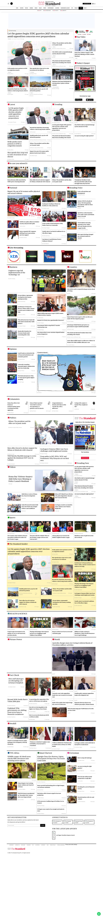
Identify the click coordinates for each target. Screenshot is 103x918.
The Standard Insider (18, 544)
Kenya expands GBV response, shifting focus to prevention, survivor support (28, 233)
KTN (39, 10)
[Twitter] (69, 822)
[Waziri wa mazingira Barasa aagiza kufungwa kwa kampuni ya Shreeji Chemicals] (18, 733)
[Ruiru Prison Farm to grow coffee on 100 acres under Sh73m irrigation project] (81, 306)
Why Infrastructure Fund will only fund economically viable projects (26, 321)
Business (13, 267)
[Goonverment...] (66, 372)
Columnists (15, 399)
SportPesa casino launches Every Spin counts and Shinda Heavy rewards (86, 214)
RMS (47, 845)
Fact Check (14, 675)
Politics (13, 418)
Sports (12, 517)
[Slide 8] (34, 670)
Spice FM (55, 10)
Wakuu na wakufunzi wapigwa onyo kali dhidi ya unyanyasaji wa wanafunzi (40, 743)
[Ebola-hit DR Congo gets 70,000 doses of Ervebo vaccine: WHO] (59, 712)
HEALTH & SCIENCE (18, 613)
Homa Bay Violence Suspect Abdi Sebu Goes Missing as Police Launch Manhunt (84, 54)
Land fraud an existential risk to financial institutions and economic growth (26, 354)
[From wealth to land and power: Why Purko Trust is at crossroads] (54, 216)
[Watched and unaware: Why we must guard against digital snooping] (12, 378)
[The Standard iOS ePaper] (90, 99)
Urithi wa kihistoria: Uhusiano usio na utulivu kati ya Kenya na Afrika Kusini (62, 744)
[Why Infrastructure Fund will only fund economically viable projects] (12, 323)
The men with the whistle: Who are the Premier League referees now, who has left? (39, 537)
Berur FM (63, 10)
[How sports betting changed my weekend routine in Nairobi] (72, 237)
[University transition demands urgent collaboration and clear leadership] (12, 367)
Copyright (43, 845)
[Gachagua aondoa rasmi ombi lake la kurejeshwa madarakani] (85, 734)
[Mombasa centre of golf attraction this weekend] (85, 526)
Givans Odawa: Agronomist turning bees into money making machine (25, 297)
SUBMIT (43, 825)
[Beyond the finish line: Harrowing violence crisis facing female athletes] (18, 81)
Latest (12, 104)
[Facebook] (58, 822)
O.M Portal (37, 845)
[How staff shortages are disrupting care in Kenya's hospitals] (38, 687)
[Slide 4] (26, 670)
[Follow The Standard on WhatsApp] (99, 914)
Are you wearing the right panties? (84, 494)
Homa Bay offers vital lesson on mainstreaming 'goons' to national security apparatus (14, 406)
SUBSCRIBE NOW (87, 3)
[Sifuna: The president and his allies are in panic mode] (54, 432)
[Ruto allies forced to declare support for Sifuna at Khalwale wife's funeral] (13, 603)
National (13, 188)
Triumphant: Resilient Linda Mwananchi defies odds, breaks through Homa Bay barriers (83, 181)
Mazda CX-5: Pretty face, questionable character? (50, 320)
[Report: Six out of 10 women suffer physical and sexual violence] (24, 206)
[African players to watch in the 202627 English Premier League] (62, 526)
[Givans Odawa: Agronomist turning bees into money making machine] (12, 298)
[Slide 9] (37, 670)
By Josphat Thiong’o (16, 38)
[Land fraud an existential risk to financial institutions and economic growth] (12, 356)
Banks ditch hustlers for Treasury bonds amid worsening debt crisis (24, 332)
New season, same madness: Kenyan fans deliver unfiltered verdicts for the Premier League (17, 537)
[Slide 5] (28, 670)
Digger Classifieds (62, 835)
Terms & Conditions (61, 845)
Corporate (11, 845)
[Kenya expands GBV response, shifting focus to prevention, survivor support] (13, 234)
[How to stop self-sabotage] (72, 759)
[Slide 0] (17, 670)
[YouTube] (89, 822)
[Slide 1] (19, 670)
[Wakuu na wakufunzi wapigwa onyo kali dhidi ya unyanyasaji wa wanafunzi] (40, 733)
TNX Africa (14, 753)
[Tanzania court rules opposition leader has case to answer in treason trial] (62, 683)
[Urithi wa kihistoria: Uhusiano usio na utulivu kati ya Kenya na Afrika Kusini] (62, 734)
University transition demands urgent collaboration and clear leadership (26, 366)
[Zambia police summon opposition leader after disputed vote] (85, 683)
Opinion (13, 349)
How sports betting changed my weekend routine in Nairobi (85, 236)
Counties (73, 267)
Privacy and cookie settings (71, 844)
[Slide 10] (39, 670)
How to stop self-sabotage (85, 758)
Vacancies (28, 845)
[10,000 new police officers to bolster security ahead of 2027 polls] (13, 224)
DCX (33, 845)
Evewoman (74, 753)
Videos (12, 467)
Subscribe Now (85, 78)
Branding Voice (75, 188)
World (57, 639)
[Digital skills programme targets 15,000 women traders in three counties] (51, 303)
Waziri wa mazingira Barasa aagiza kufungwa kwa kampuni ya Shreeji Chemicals (17, 742)
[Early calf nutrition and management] (72, 194)
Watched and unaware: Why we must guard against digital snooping (26, 377)
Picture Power (16, 639)
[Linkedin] (79, 822)
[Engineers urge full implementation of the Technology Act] (49, 281)
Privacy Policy (52, 845)
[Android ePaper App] (79, 99)
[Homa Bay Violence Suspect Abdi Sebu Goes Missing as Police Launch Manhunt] (85, 45)
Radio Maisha (47, 10)
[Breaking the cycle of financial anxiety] (72, 789)
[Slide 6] (30, 670)
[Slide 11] (41, 670)
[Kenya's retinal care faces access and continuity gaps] (62, 622)
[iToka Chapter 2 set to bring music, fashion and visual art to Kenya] (12, 786)
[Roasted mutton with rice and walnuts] (72, 799)
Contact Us (17, 845)
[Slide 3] (24, 670)
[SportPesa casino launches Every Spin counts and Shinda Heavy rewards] (72, 215)
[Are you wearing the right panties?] (72, 768)
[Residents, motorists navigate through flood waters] (29, 657)
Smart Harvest (45, 753)
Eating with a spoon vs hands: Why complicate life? (81, 404)
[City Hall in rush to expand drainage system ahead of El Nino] (85, 114)
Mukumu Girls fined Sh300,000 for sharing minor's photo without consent (61, 83)
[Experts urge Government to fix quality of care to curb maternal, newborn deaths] (18, 622)
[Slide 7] (32, 670)
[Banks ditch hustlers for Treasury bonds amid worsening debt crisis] (12, 334)
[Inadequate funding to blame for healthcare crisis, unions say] (54, 197)
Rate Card (23, 845)
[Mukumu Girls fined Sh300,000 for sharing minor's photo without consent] (62, 74)
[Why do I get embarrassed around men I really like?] (72, 778)
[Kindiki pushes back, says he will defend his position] (40, 81)
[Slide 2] (22, 670)
